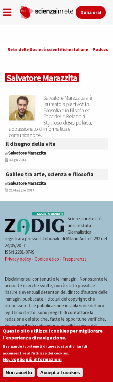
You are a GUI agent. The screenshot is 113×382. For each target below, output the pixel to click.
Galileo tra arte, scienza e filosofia (50, 174)
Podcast (101, 49)
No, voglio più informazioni (32, 359)
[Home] (47, 11)
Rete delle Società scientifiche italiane (48, 49)
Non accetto (19, 372)
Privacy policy (18, 259)
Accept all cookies (60, 372)
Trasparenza (74, 259)
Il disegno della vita (31, 143)
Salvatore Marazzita (27, 153)
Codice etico (47, 259)
